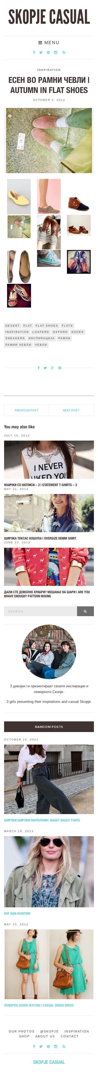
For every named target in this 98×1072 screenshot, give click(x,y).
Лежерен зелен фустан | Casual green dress (39, 1005)
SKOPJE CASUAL (49, 17)
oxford (60, 331)
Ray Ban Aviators (17, 913)
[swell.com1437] (19, 266)
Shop (24, 1036)
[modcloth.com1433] (79, 195)
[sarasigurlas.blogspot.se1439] (79, 261)
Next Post (71, 410)
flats (67, 325)
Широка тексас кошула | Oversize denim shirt (40, 538)
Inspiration (49, 69)
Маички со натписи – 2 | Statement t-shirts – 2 (40, 485)
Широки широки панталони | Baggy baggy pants (42, 820)
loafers (40, 331)
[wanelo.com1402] (49, 196)
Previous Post (27, 410)
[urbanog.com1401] (19, 196)
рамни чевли (18, 344)
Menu (51, 42)
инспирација (42, 338)
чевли (41, 344)
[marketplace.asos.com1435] (49, 232)
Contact (70, 1036)
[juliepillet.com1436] (79, 225)
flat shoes (47, 325)
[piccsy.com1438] (49, 258)
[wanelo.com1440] (19, 295)
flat (27, 325)
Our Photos (22, 1031)
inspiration (17, 331)
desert (12, 325)
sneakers (15, 338)
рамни (64, 338)
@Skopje (49, 1031)
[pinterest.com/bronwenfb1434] (19, 226)
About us (45, 1036)
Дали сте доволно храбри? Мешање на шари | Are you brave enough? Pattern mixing (47, 594)
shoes (77, 331)
